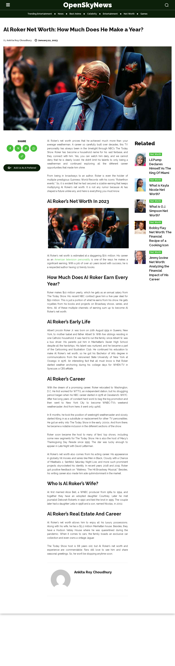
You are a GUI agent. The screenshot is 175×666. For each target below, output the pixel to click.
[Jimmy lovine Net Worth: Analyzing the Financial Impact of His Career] (140, 257)
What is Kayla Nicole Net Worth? (159, 190)
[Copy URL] (21, 156)
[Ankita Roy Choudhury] (61, 579)
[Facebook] (10, 148)
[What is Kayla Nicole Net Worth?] (140, 185)
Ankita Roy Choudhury (19, 40)
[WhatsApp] (33, 148)
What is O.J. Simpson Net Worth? (158, 211)
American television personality (72, 259)
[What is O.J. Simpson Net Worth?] (140, 206)
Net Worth (155, 154)
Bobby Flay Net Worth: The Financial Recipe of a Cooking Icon (160, 236)
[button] (153, 5)
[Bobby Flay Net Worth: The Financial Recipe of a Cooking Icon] (140, 227)
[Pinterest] (25, 148)
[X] (18, 148)
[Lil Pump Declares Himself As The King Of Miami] (140, 159)
